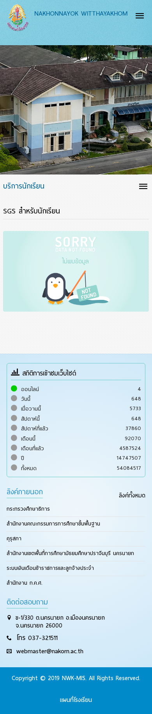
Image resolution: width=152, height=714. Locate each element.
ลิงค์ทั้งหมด (132, 495)
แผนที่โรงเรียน (76, 700)
